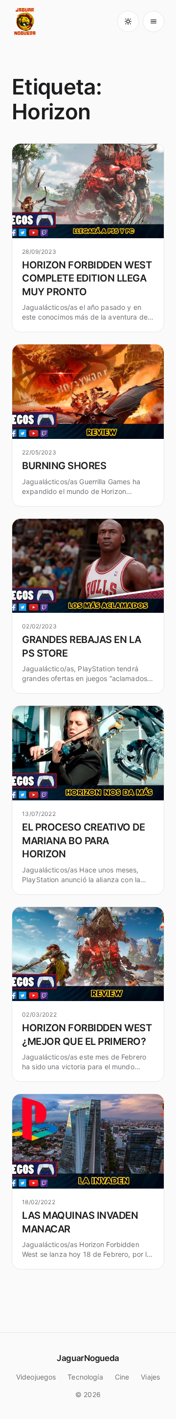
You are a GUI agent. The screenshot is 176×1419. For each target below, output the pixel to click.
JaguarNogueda (88, 1358)
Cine (122, 1377)
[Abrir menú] (153, 21)
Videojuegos (36, 1377)
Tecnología (85, 1377)
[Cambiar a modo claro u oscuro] (128, 21)
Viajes (150, 1377)
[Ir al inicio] (25, 21)
